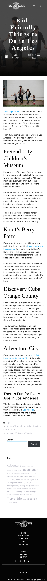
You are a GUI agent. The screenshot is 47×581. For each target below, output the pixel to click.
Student (9, 494)
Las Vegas (30, 480)
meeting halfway (13, 486)
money (22, 485)
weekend (9, 502)
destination (30, 469)
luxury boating (25, 483)
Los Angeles (28, 410)
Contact (23, 557)
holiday (13, 480)
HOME (23, 533)
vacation (32, 498)
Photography (11, 488)
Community (10, 470)
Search (10, 440)
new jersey (30, 486)
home (18, 480)
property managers (22, 488)
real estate (32, 488)
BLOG (23, 551)
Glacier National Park (24, 476)
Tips (8, 423)
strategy (32, 492)
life (36, 479)
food (15, 476)
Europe (10, 473)
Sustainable (15, 494)
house (23, 480)
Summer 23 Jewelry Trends (19, 433)
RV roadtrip (18, 492)
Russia (10, 491)
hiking (8, 480)
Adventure (14, 465)
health (34, 476)
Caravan (24, 466)
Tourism (22, 494)
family (33, 473)
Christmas (30, 466)
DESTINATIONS (23, 536)
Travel (11, 498)
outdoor (36, 486)
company (18, 470)
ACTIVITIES (23, 544)
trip (19, 498)
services (26, 492)
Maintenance (34, 483)
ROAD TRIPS (23, 538)
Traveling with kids (12, 112)
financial (10, 476)
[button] (34, 6)
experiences (26, 473)
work (15, 502)
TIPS (23, 541)
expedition (18, 473)
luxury (18, 483)
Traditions (29, 494)
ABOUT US (23, 554)
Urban (24, 499)
